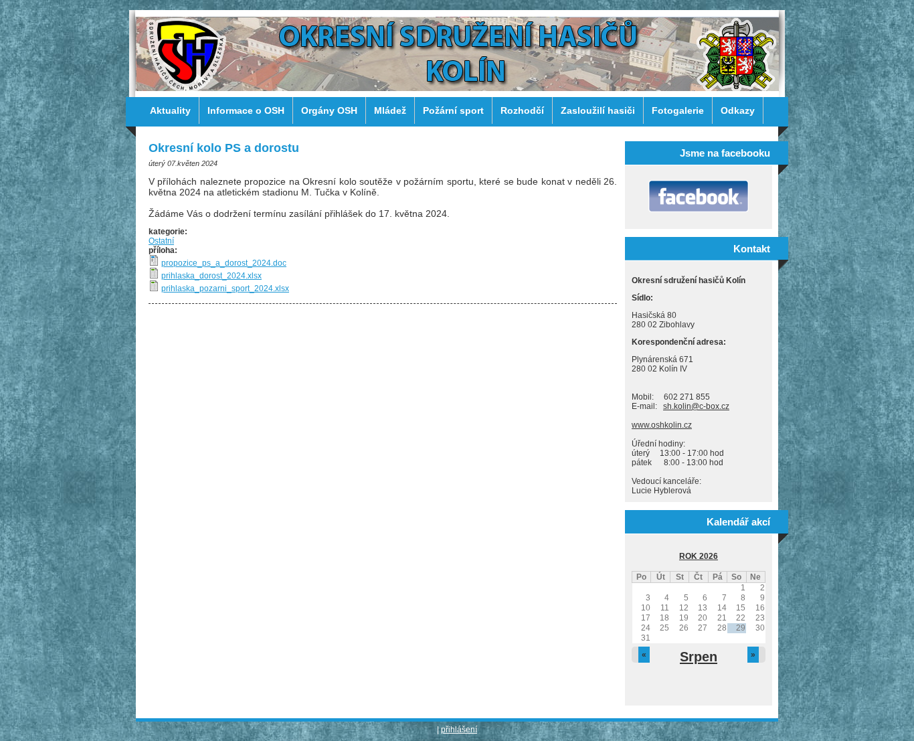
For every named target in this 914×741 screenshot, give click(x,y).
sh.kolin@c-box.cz (696, 406)
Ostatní (161, 241)
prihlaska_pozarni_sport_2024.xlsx (225, 288)
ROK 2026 (698, 556)
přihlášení (459, 729)
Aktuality (170, 110)
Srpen (698, 656)
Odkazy (738, 110)
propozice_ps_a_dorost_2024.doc (223, 263)
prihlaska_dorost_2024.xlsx (211, 275)
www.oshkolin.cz (662, 425)
